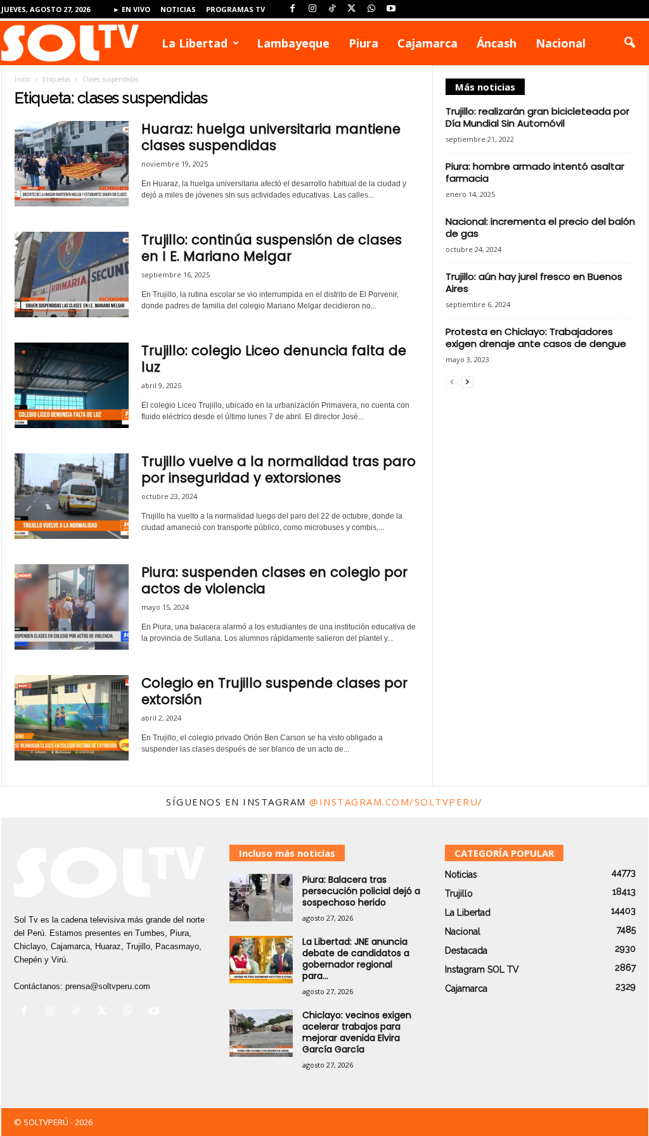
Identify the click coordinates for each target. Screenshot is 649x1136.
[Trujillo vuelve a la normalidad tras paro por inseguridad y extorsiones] (72, 496)
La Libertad (195, 43)
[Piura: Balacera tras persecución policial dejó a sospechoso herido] (261, 897)
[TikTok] (332, 9)
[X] (351, 9)
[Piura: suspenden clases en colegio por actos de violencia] (72, 607)
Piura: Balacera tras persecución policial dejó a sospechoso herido (361, 891)
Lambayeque (293, 43)
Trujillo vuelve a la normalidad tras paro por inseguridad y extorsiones (278, 469)
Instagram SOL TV (482, 969)
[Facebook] (292, 9)
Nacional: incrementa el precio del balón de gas (540, 227)
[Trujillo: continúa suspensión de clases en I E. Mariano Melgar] (72, 274)
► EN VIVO (131, 9)
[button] (629, 43)
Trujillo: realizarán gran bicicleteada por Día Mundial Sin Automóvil (537, 117)
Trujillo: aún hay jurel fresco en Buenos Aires (534, 282)
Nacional (561, 43)
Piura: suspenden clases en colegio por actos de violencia (274, 580)
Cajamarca (427, 43)
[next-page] (467, 381)
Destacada (466, 950)
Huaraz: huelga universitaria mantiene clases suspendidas (271, 137)
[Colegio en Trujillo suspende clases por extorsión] (72, 717)
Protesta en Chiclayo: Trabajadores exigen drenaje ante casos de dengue (536, 337)
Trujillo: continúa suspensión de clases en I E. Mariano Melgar (271, 247)
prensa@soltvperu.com (107, 986)
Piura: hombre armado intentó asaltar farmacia (535, 172)
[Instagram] (312, 9)
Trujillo (459, 893)
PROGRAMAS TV (235, 9)
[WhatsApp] (371, 9)
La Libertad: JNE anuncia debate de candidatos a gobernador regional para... (355, 958)
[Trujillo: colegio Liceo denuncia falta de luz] (72, 385)
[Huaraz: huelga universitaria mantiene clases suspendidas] (72, 163)
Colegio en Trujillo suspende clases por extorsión (274, 691)
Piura (363, 43)
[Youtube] (391, 9)
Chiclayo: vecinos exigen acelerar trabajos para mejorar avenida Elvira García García (356, 1032)
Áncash (497, 43)
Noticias (178, 9)
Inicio (22, 79)
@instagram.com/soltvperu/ (396, 801)
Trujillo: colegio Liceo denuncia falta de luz (273, 358)
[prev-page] (452, 381)
